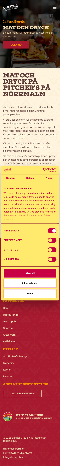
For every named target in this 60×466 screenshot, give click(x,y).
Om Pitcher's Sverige (15, 356)
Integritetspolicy (13, 457)
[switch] (52, 240)
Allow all (30, 273)
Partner (7, 376)
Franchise (9, 363)
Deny (30, 293)
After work (9, 334)
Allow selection (30, 283)
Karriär (7, 369)
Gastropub (9, 321)
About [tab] (49, 178)
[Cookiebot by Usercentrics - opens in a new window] (43, 170)
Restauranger (11, 314)
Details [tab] (30, 178)
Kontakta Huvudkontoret (17, 453)
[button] (54, 7)
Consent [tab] (10, 178)
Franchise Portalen (14, 448)
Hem (5, 308)
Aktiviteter (9, 341)
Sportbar (8, 328)
